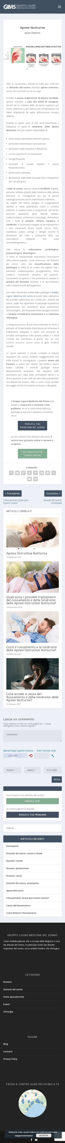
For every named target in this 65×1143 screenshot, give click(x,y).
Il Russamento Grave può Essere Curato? (27, 898)
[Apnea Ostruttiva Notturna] (32, 533)
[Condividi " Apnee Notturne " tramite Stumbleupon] (54, 473)
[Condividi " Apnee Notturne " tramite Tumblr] (29, 473)
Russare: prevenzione (17, 868)
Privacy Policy (10, 1058)
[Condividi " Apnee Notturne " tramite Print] (35, 479)
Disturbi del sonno (13, 989)
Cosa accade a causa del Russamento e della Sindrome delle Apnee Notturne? (32, 697)
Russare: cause (14, 875)
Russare (7, 981)
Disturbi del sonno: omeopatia (22, 883)
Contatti (8, 1051)
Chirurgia (8, 1011)
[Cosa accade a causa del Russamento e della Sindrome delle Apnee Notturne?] (32, 674)
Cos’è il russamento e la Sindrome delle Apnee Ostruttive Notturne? (31, 648)
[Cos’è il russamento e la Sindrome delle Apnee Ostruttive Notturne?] (32, 627)
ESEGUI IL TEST (32, 801)
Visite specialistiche (13, 996)
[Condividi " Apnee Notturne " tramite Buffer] (48, 473)
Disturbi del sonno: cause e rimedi (24, 853)
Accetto (43, 1135)
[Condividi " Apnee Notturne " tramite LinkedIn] (42, 473)
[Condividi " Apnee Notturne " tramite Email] (29, 479)
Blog (5, 1043)
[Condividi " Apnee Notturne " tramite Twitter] (17, 473)
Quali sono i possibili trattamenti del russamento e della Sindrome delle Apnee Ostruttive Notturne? (31, 600)
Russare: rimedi (14, 860)
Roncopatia (12, 846)
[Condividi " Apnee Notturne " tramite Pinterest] (35, 473)
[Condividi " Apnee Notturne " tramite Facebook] (11, 473)
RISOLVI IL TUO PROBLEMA (32, 814)
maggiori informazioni (24, 1135)
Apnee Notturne (32, 32)
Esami (6, 1004)
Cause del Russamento (18, 905)
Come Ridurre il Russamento (21, 912)
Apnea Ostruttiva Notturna (26, 553)
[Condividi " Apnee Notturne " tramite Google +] (23, 473)
